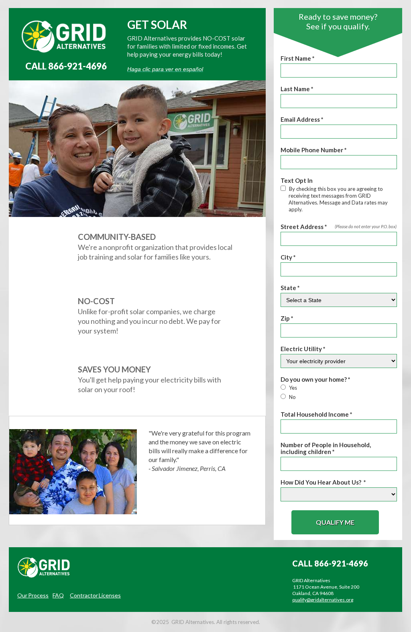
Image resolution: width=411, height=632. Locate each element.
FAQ (58, 595)
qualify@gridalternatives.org (322, 600)
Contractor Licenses (95, 595)
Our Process (33, 595)
